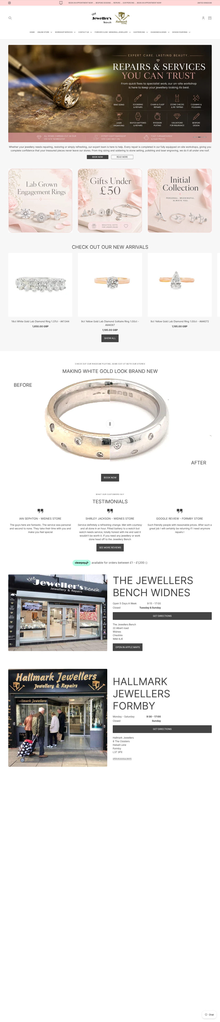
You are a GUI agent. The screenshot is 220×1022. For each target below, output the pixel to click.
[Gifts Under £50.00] (110, 191)
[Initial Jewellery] (180, 191)
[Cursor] (110, 414)
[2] (199, 137)
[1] (195, 137)
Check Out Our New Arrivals (110, 237)
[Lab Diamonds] (40, 191)
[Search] (10, 18)
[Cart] (210, 18)
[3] (204, 137)
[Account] (203, 18)
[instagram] (9, 3)
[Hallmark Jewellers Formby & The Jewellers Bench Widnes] (110, 18)
